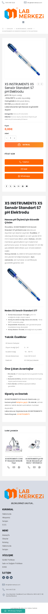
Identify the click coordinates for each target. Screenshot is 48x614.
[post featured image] (14, 444)
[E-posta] (14, 467)
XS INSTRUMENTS (23, 414)
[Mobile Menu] (24, 22)
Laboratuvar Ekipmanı (28, 117)
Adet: (7, 133)
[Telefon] (8, 467)
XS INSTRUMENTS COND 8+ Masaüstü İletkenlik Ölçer (14, 461)
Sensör (16, 114)
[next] (41, 84)
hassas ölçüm (15, 117)
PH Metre (29, 456)
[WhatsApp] (19, 467)
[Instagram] (7, 577)
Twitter (10, 186)
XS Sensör (24, 119)
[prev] (38, 84)
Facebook (6, 186)
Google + (18, 186)
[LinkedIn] (11, 577)
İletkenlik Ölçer (9, 456)
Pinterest (22, 186)
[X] (3, 577)
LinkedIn (14, 186)
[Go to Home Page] (2, 28)
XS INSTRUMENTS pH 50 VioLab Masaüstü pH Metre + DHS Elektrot (34, 461)
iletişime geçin (22, 402)
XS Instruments (23, 114)
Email (26, 186)
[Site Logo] (24, 13)
